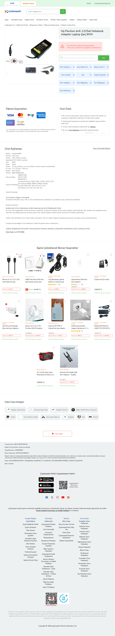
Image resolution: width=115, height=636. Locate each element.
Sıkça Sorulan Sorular (66, 524)
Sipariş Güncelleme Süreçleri (31, 556)
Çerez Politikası (48, 579)
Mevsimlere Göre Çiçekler (31, 534)
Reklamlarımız (48, 538)
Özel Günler (30, 530)
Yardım (89, 3)
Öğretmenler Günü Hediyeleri (84, 543)
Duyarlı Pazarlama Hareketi (48, 545)
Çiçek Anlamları (30, 527)
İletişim (66, 518)
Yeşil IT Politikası (48, 587)
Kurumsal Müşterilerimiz (48, 533)
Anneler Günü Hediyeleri (84, 533)
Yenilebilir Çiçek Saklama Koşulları (30, 539)
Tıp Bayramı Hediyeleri (84, 554)
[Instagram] (57, 497)
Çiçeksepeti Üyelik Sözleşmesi (48, 555)
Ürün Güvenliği (48, 529)
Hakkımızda (49, 521)
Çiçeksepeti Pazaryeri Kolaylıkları (66, 536)
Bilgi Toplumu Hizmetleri (48, 550)
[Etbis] (51, 599)
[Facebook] (46, 497)
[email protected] (24, 447)
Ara (63, 11)
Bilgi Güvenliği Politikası (48, 583)
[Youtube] (62, 497)
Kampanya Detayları (48, 541)
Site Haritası (30, 544)
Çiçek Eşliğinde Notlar (30, 524)
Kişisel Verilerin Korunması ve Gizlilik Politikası (48, 561)
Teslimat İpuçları (30, 552)
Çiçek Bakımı (30, 521)
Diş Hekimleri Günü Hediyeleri (84, 575)
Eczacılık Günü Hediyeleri (84, 570)
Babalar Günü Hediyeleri (84, 538)
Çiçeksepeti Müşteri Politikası (48, 525)
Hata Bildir (58, 434)
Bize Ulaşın (66, 521)
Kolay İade (66, 532)
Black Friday (84, 550)
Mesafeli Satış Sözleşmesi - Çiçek (48, 567)
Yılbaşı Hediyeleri (84, 547)
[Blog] (68, 497)
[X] (52, 497)
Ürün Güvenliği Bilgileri (101, 148)
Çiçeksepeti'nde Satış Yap (102, 3)
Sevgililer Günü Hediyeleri (84, 522)
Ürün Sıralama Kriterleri (30, 548)
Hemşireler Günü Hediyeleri (84, 564)
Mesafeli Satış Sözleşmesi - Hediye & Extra (48, 574)
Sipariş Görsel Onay (30, 560)
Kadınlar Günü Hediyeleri (84, 527)
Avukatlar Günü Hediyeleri (84, 559)
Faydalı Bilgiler (30, 518)
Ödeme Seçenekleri (66, 541)
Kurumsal (48, 518)
